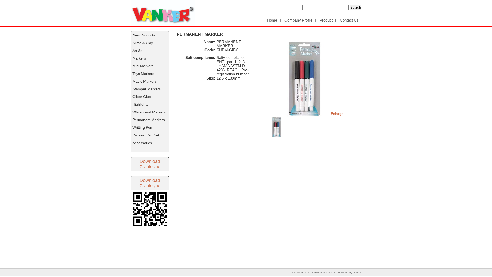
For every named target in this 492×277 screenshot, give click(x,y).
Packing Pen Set (145, 135)
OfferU (357, 272)
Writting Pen (142, 127)
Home (272, 20)
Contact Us (349, 20)
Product (326, 20)
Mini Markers (142, 66)
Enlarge (337, 114)
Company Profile (298, 20)
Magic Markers (144, 81)
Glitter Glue (141, 97)
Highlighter (141, 104)
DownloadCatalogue (149, 164)
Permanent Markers (148, 120)
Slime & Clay (142, 43)
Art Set (138, 50)
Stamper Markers (146, 89)
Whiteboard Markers (149, 112)
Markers (139, 58)
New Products (143, 35)
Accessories (142, 143)
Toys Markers (143, 74)
